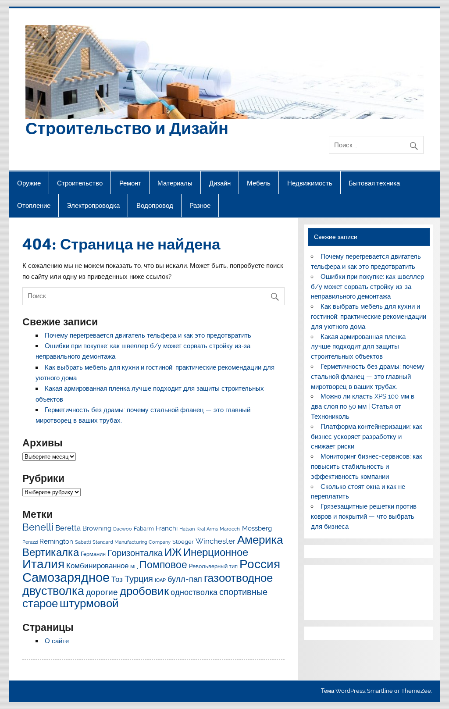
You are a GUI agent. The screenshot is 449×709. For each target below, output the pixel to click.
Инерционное (215, 552)
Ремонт (130, 183)
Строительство (80, 183)
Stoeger (183, 541)
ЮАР (160, 580)
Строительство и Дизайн (126, 127)
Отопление (33, 205)
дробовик (144, 591)
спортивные (243, 592)
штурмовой (89, 603)
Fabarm (144, 528)
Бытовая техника (374, 183)
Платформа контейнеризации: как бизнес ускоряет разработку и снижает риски (366, 437)
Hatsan (187, 528)
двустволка (53, 591)
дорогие (102, 592)
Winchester (215, 541)
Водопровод (154, 205)
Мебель (259, 183)
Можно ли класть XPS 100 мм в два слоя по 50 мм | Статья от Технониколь (362, 406)
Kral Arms (207, 528)
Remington (56, 541)
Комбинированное (97, 565)
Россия (259, 564)
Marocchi (230, 528)
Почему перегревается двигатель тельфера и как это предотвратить (148, 335)
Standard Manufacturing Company (132, 542)
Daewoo (122, 528)
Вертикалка (50, 552)
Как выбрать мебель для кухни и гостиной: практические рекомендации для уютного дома (368, 317)
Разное (199, 205)
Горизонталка (135, 553)
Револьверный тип (213, 566)
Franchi (167, 528)
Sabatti (83, 542)
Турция (139, 579)
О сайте (57, 641)
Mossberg (257, 528)
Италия (43, 564)
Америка (260, 539)
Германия (93, 553)
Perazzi (30, 542)
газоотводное (238, 577)
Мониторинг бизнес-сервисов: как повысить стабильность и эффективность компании (366, 466)
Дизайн (220, 183)
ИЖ (173, 552)
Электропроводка (93, 205)
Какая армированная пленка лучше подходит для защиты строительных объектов (358, 347)
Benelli (37, 527)
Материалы (174, 183)
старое (40, 603)
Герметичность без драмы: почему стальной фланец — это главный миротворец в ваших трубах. (367, 377)
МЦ (134, 566)
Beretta (68, 528)
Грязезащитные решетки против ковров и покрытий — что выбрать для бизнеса (363, 516)
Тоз (117, 579)
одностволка (194, 592)
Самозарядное (66, 577)
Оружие (29, 183)
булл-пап (184, 579)
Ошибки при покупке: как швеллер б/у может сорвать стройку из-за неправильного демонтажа (367, 287)
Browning (96, 528)
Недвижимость (309, 183)
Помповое (163, 564)
